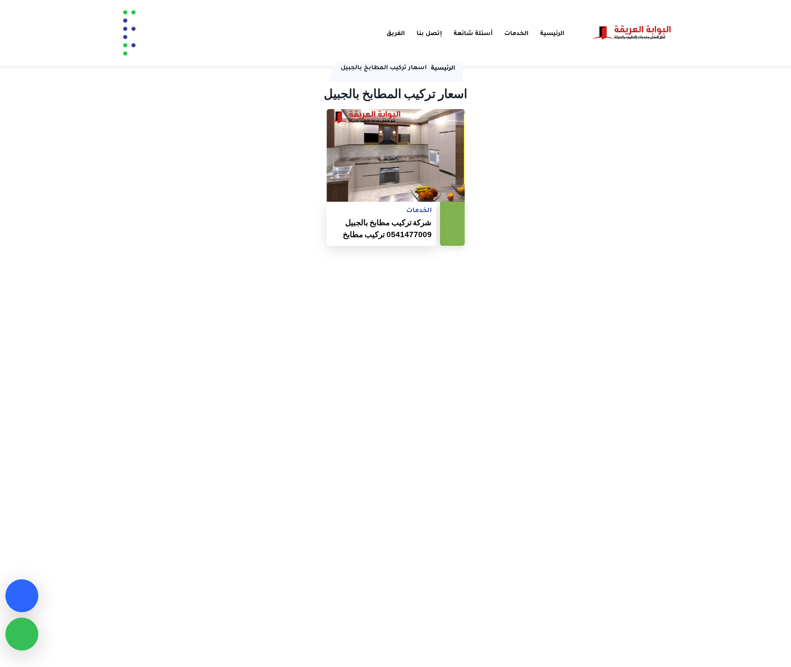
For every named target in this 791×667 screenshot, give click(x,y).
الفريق (395, 32)
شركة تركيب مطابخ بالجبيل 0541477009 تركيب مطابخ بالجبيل (387, 228)
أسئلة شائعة (473, 32)
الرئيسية (552, 32)
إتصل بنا (429, 32)
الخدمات (516, 32)
